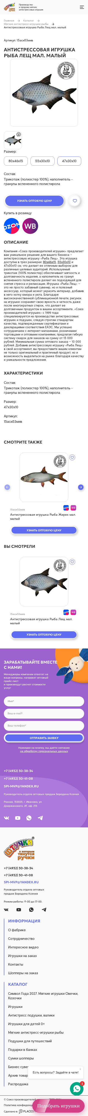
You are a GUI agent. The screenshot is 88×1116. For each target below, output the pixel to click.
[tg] (40, 818)
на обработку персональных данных (44, 751)
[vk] (6, 818)
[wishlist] (72, 457)
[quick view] (44, 477)
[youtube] (17, 818)
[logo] (44, 848)
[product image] (44, 93)
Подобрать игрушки (58, 1106)
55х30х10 (64, 262)
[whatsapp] (29, 818)
